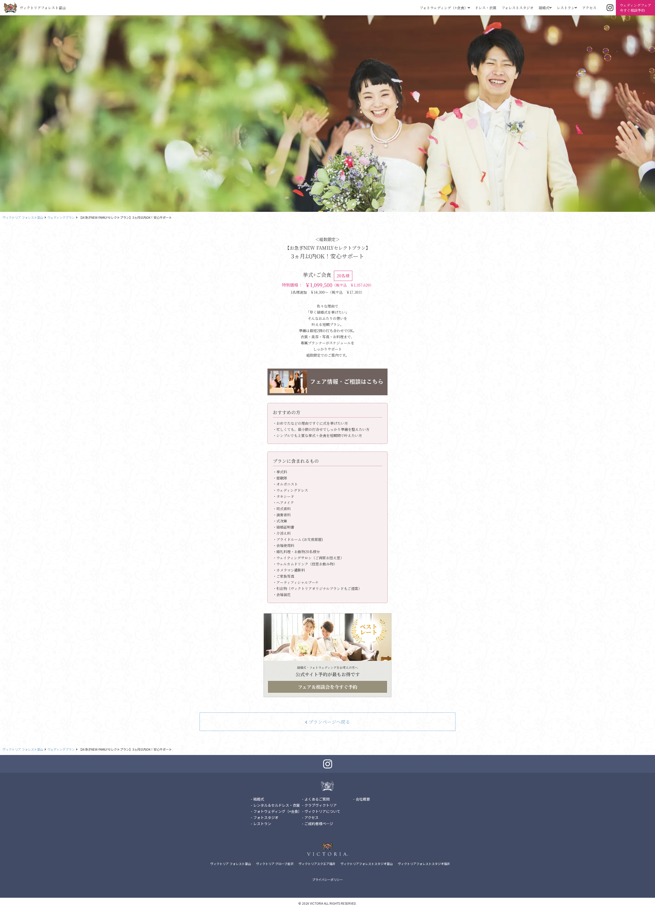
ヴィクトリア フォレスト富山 (23, 217)
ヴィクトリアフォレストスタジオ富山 (367, 863)
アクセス (589, 7)
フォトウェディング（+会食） (444, 7)
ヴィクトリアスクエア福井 (317, 863)
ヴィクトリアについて (322, 811)
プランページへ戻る (328, 721)
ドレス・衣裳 (485, 7)
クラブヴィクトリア (320, 805)
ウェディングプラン (61, 217)
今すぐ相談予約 (635, 8)
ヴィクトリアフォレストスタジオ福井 (424, 863)
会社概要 (363, 799)
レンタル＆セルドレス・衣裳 (276, 805)
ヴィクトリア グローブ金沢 (274, 863)
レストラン (566, 7)
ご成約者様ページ (318, 823)
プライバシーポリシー (327, 879)
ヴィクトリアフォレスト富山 (43, 7)
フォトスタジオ (265, 817)
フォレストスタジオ (517, 7)
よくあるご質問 (317, 799)
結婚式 (544, 7)
